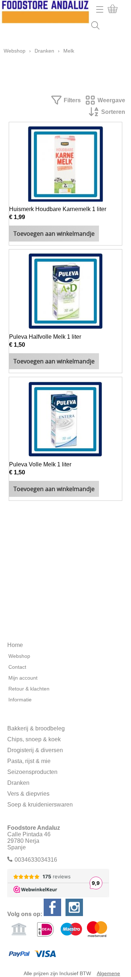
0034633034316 (36, 860)
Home (15, 645)
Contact (17, 667)
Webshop (14, 51)
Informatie (20, 699)
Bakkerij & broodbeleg (36, 728)
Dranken (44, 51)
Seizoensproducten (32, 772)
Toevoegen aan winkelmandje (54, 234)
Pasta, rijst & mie (29, 761)
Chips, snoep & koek (34, 739)
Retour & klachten (28, 689)
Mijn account (22, 678)
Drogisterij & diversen (35, 750)
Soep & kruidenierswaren (40, 804)
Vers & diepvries (28, 794)
